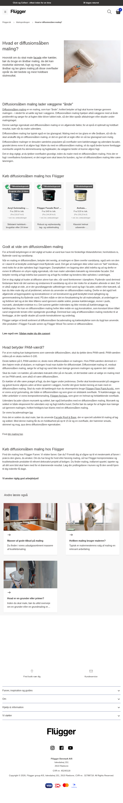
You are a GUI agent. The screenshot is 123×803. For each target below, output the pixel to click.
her (31, 412)
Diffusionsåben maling (14, 109)
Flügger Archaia (58, 396)
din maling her (15, 434)
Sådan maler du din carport (34, 333)
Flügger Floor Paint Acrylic (100, 388)
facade (37, 57)
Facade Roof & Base (65, 417)
